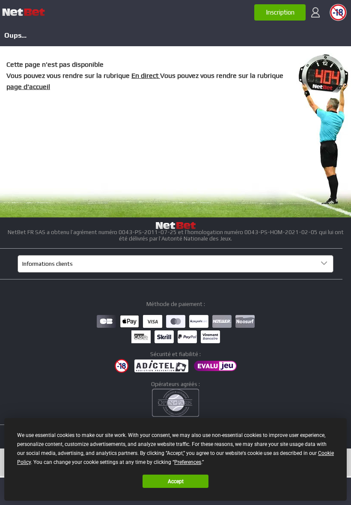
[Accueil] (23, 12)
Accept (176, 481)
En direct (145, 75)
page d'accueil (28, 87)
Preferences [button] (187, 462)
